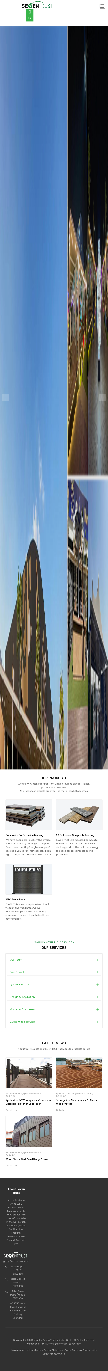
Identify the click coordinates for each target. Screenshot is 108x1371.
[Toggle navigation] (102, 6)
